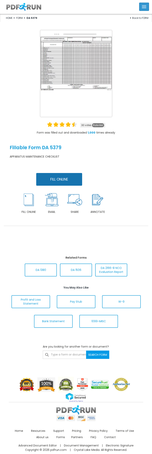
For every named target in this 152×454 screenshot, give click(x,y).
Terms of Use (125, 431)
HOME (9, 18)
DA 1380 (41, 270)
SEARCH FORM (97, 355)
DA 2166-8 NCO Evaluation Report (111, 270)
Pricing (76, 431)
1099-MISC (98, 321)
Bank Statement (53, 321)
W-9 (121, 302)
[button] (76, 6)
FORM (19, 18)
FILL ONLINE (59, 179)
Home (19, 431)
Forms (60, 437)
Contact (110, 437)
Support (58, 431)
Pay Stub (76, 302)
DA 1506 (76, 270)
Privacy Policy (98, 431)
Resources (38, 431)
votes (92, 125)
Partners (77, 437)
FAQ (93, 437)
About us (42, 437)
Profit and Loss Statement (31, 302)
